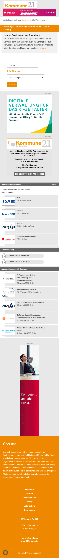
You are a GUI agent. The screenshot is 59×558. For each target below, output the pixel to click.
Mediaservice (29, 499)
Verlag (30, 504)
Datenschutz (29, 508)
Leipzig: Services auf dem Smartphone (22, 37)
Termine (29, 495)
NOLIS (19, 225)
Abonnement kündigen (19, 264)
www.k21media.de (29, 543)
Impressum (29, 512)
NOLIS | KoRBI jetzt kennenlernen (30, 304)
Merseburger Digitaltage (26, 291)
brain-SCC (21, 213)
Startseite (25, 22)
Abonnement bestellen (18, 258)
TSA (18, 200)
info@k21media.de (29, 540)
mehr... (43, 50)
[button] (5, 552)
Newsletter (29, 491)
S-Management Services (26, 238)
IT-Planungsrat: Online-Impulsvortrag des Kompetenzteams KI (26, 279)
